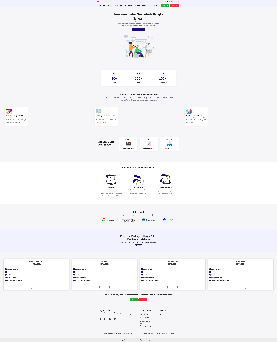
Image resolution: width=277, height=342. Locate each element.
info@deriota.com (175, 1)
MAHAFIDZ (172, 332)
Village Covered (117, 333)
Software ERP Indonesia (145, 320)
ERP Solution (106, 332)
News (123, 333)
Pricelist (130, 5)
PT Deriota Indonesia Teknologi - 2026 (136, 340)
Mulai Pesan (138, 245)
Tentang (144, 5)
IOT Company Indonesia (145, 321)
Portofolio (137, 5)
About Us (112, 332)
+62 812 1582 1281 (166, 1)
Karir (141, 325)
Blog (150, 5)
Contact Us (130, 333)
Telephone (174, 5)
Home (116, 5)
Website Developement (145, 313)
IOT (121, 5)
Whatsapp (165, 5)
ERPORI (156, 332)
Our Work (117, 332)
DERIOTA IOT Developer (164, 332)
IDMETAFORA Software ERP (148, 332)
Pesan (36, 287)
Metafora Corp (146, 333)
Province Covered (124, 332)
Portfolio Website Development (147, 314)
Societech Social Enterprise (167, 333)
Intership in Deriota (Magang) (147, 327)
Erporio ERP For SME (155, 333)
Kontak (155, 5)
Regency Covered (132, 332)
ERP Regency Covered (108, 333)
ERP (125, 5)
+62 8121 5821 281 (166, 313)
